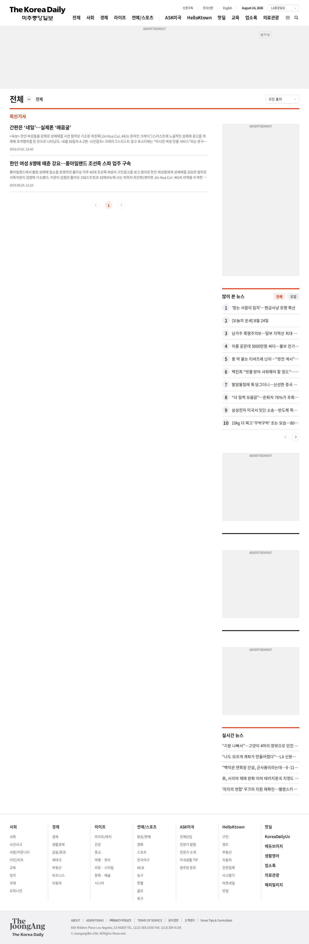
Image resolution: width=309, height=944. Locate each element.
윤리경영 (173, 920)
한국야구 (143, 859)
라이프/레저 (103, 836)
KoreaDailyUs (277, 836)
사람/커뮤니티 (20, 852)
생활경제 (58, 844)
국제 (13, 883)
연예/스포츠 (143, 17)
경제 (104, 17)
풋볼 (140, 883)
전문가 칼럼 (188, 844)
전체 (76, 17)
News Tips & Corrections (216, 920)
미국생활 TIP (189, 859)
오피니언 (16, 890)
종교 (98, 852)
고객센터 (189, 920)
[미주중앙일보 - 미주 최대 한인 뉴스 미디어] (38, 14)
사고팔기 (228, 875)
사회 (90, 17)
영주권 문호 (188, 867)
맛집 (225, 890)
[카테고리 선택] (29, 99)
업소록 (251, 17)
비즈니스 (58, 875)
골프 (140, 890)
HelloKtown (199, 17)
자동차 (57, 883)
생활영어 (272, 856)
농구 (140, 875)
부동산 (57, 867)
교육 (235, 17)
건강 (98, 844)
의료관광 (271, 17)
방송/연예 (144, 836)
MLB (140, 867)
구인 (225, 836)
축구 (140, 898)
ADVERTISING (95, 920)
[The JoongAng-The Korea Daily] (27, 927)
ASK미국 (173, 17)
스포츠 (142, 852)
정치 (13, 875)
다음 (295, 437)
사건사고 (16, 844)
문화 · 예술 (103, 875)
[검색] (296, 18)
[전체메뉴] (288, 18)
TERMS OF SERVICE (149, 920)
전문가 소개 (188, 852)
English (227, 8)
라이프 (120, 17)
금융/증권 (59, 852)
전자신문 (208, 8)
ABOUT (75, 920)
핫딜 (221, 17)
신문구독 (188, 8)
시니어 (99, 883)
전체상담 (186, 836)
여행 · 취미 (103, 859)
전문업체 (228, 867)
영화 (140, 844)
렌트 (225, 844)
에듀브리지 (274, 846)
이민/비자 (16, 859)
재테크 (57, 859)
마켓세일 (228, 883)
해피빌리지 (274, 885)
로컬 (293, 296)
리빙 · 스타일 (104, 867)
